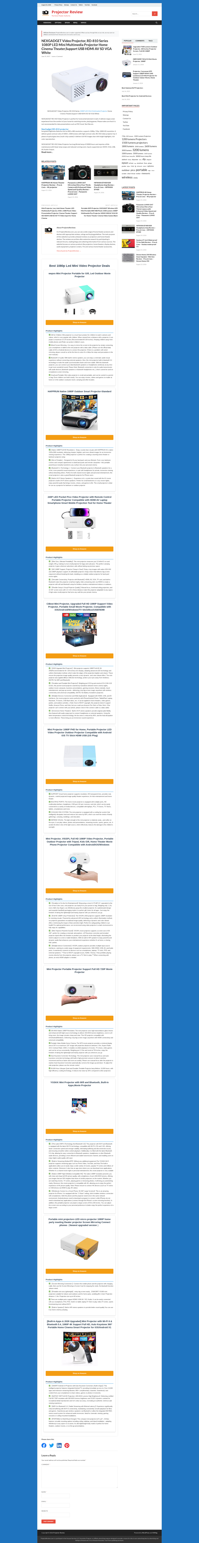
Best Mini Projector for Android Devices (136, 96)
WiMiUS (83, 22)
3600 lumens (148, 153)
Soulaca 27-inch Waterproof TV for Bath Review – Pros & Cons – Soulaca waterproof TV (146, 243)
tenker (138, 173)
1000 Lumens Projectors (142, 136)
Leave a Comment (57, 56)
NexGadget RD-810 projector (55, 129)
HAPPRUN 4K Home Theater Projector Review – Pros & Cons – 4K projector (52, 185)
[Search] (155, 13)
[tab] (127, 41)
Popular (127, 41)
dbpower (135, 159)
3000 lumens (127, 150)
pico (133, 170)
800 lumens (129, 136)
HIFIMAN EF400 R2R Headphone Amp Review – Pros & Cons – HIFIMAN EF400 (104, 186)
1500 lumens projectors (135, 142)
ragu (149, 170)
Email (44, 1501)
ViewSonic (47, 22)
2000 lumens (139, 146)
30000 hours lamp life (143, 156)
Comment (45, 1464)
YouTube (87, 5)
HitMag (154, 1533)
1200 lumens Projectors (134, 139)
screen (124, 173)
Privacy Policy (58, 5)
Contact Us (74, 5)
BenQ (75, 22)
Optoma (58, 22)
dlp (144, 159)
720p (123, 136)
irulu (132, 166)
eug (135, 163)
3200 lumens (140, 150)
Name (44, 1492)
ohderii (144, 166)
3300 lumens (127, 153)
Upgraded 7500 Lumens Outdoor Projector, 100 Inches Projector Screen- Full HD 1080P (145, 49)
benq (129, 159)
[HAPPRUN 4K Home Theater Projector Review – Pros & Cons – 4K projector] (53, 173)
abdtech (124, 159)
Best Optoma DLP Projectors (132, 88)
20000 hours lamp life (128, 156)
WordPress (145, 1533)
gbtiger (150, 163)
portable (141, 170)
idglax (128, 166)
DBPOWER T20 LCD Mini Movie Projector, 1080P (145, 60)
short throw (131, 173)
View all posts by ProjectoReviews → (69, 251)
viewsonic (145, 173)
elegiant (149, 159)
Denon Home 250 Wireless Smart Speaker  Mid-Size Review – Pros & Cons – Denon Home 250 (146, 258)
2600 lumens (151, 146)
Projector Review (67, 11)
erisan (131, 163)
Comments (139, 41)
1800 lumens (128, 146)
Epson (67, 22)
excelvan (140, 163)
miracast (139, 166)
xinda (135, 178)
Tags (151, 41)
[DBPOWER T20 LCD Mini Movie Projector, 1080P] (126, 59)
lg (135, 166)
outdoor (126, 170)
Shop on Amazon (79, 322)
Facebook (94, 5)
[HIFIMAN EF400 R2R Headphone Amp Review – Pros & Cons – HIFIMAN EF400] (106, 173)
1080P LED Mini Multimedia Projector (93, 111)
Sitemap (66, 5)
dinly (140, 159)
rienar (152, 170)
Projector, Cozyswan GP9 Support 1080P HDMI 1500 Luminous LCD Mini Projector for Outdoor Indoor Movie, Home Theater (145, 75)
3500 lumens (138, 153)
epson (125, 162)
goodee (124, 166)
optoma (150, 166)
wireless (127, 177)
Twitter (81, 5)
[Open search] (156, 22)
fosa (145, 163)
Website (44, 1511)
